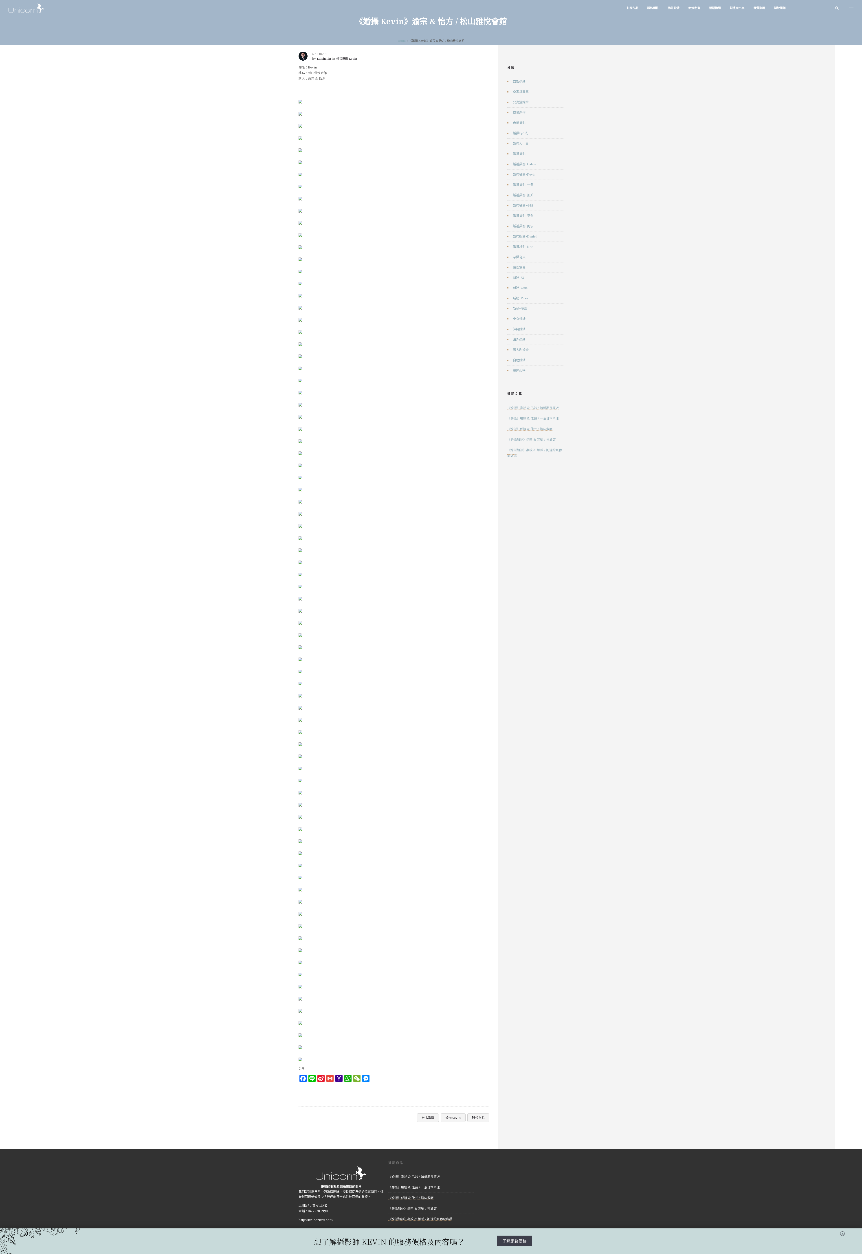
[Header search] (836, 8)
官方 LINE (319, 1205)
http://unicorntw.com (316, 1220)
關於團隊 (780, 8)
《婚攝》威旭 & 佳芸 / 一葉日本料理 (533, 418)
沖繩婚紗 (519, 329)
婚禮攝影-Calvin (524, 164)
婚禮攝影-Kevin (524, 174)
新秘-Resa (520, 298)
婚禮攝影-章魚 (523, 216)
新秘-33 (518, 278)
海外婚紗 (673, 8)
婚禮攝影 (519, 154)
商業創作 (519, 112)
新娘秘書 (694, 8)
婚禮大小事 (737, 8)
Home (402, 41)
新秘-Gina (520, 288)
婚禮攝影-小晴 (523, 205)
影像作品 (632, 8)
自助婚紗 (519, 360)
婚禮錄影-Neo (523, 247)
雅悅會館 (478, 1117)
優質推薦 (759, 8)
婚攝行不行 (521, 133)
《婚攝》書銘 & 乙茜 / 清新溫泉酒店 (533, 407)
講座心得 (519, 370)
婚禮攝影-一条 (523, 185)
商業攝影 (519, 123)
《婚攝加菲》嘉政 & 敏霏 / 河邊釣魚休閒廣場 (420, 1219)
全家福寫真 (521, 92)
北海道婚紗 (521, 102)
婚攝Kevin (453, 1117)
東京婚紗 (519, 319)
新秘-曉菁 (520, 308)
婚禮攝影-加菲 (523, 195)
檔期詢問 (715, 8)
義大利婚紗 (521, 350)
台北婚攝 (428, 1117)
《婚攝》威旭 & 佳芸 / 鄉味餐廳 (529, 429)
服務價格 (653, 8)
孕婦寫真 (519, 257)
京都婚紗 (519, 81)
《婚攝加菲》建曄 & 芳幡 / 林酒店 (531, 439)
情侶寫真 (519, 267)
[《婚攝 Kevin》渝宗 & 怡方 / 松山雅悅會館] (300, 98)
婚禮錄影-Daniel (525, 236)
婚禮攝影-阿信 (523, 226)
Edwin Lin (324, 59)
